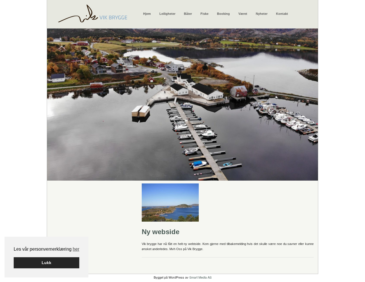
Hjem (147, 13)
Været (242, 13)
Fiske (204, 13)
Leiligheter (167, 13)
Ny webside (160, 232)
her (76, 249)
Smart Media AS (200, 277)
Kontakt (282, 13)
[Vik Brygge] (92, 12)
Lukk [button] (46, 262)
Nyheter (261, 13)
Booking (223, 13)
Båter (188, 13)
